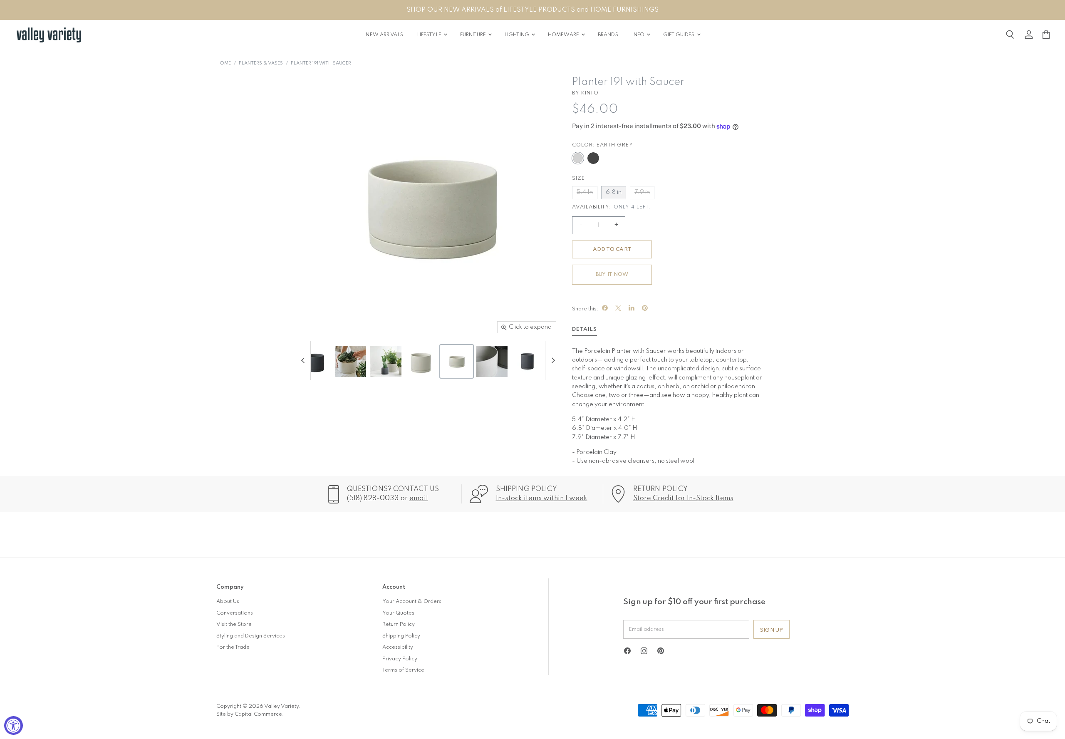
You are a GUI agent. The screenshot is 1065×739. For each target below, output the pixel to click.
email (418, 498)
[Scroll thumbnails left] (304, 360)
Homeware (564, 34)
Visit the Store (234, 624)
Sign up (771, 630)
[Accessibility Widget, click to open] (13, 725)
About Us (227, 601)
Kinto (590, 93)
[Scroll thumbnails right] (551, 360)
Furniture (473, 34)
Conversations (234, 613)
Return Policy (398, 624)
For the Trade (233, 647)
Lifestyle (430, 34)
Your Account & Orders (411, 601)
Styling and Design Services (250, 636)
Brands (608, 34)
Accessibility (397, 647)
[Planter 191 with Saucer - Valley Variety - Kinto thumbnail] (315, 361)
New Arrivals (384, 34)
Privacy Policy (399, 659)
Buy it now (612, 274)
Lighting (517, 34)
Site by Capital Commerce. (250, 714)
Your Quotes (398, 613)
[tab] (584, 330)
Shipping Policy (401, 636)
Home (223, 63)
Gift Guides (679, 34)
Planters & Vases (261, 63)
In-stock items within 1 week (541, 498)
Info (639, 34)
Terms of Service (403, 670)
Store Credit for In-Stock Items (683, 498)
